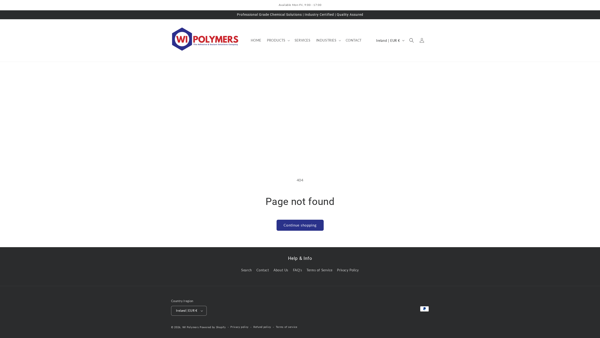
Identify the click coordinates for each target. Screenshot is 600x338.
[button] (278, 40)
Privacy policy (239, 326)
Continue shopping (300, 225)
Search (246, 270)
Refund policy (262, 326)
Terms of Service (320, 270)
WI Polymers (190, 327)
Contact (262, 270)
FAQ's (297, 270)
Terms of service (286, 326)
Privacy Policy (348, 270)
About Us (281, 270)
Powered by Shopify (213, 327)
